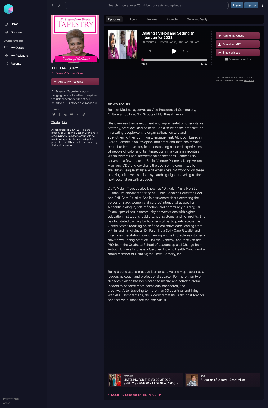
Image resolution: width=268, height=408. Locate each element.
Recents (16, 63)
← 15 (164, 51)
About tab (249, 80)
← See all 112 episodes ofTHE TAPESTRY (135, 394)
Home (14, 24)
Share (231, 52)
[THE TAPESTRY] (75, 39)
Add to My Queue (233, 35)
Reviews (152, 19)
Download (232, 44)
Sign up (251, 5)
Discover (16, 32)
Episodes (114, 19)
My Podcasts (19, 55)
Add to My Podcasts (70, 81)
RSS (64, 122)
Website (55, 122)
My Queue (17, 47)
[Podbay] (8, 13)
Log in (237, 5)
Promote (172, 19)
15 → (184, 51)
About (6, 402)
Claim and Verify (197, 19)
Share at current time (240, 59)
